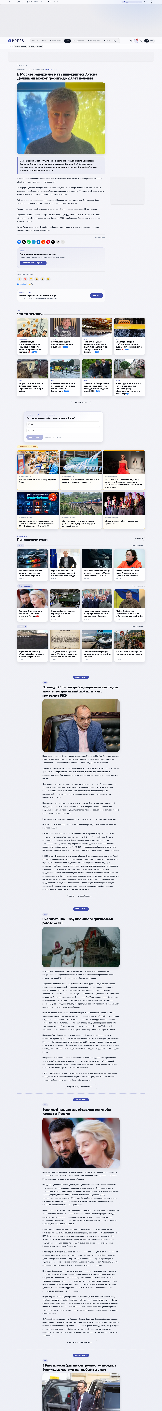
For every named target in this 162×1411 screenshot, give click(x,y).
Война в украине (20, 46)
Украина (39, 46)
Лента (44, 41)
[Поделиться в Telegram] (34, 242)
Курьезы (22, 626)
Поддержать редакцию (132, 2)
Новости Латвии (56, 41)
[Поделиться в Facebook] (19, 242)
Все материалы (138, 545)
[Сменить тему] (141, 41)
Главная (35, 41)
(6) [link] (123, 349)
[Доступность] (151, 2)
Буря (20, 545)
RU (147, 41)
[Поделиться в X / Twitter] (24, 242)
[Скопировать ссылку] (63, 242)
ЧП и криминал (78, 41)
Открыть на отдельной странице (81, 896)
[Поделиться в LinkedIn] (38, 242)
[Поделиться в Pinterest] (48, 242)
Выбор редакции (94, 41)
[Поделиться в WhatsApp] (29, 242)
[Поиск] (131, 41)
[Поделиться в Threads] (53, 242)
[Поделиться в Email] (58, 242)
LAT (151, 41)
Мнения (107, 41)
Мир (67, 41)
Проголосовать (35, 437)
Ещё (115, 41)
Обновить (139, 538)
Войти (146, 2)
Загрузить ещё (81, 403)
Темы (11, 46)
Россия (31, 46)
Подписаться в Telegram (33, 263)
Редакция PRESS (51, 69)
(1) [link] (30, 352)
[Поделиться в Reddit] (43, 242)
